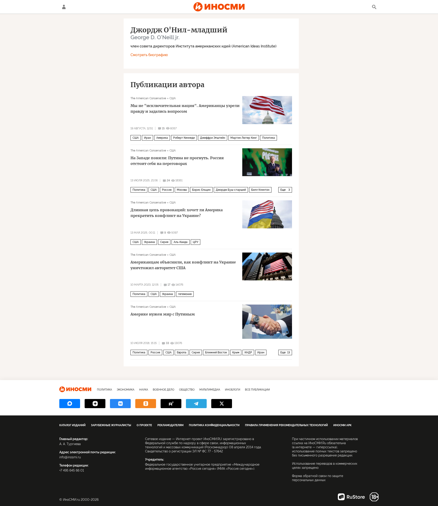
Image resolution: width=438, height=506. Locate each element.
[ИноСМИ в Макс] (69, 403)
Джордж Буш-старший (231, 189)
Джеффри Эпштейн (212, 137)
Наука (143, 389)
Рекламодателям (170, 425)
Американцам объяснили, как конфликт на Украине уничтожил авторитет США (183, 265)
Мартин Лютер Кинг (243, 137)
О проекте (144, 425)
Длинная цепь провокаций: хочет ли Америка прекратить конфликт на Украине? (176, 213)
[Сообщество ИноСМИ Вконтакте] (120, 403)
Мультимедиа (209, 389)
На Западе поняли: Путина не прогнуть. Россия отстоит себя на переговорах (177, 161)
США (172, 98)
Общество (187, 389)
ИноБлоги (232, 389)
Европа (181, 352)
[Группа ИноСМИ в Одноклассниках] (145, 403)
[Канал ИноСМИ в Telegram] (196, 403)
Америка (162, 137)
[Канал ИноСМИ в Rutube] (171, 403)
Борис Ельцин (201, 189)
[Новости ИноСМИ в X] (221, 403)
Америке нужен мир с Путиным (162, 314)
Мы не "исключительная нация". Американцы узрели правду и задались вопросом (185, 108)
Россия (167, 189)
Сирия (164, 242)
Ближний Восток (216, 352)
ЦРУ (195, 242)
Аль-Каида (181, 242)
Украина (149, 242)
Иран (147, 137)
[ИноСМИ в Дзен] (95, 403)
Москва (182, 189)
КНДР (248, 352)
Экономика (125, 389)
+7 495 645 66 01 (71, 470)
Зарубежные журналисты (111, 425)
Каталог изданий (72, 425)
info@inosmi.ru (70, 457)
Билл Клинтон (260, 189)
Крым (235, 352)
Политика (268, 137)
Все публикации (257, 389)
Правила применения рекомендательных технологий (286, 425)
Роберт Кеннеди (184, 137)
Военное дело (163, 389)
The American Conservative (148, 98)
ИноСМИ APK (342, 425)
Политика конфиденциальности (214, 425)
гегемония (185, 294)
